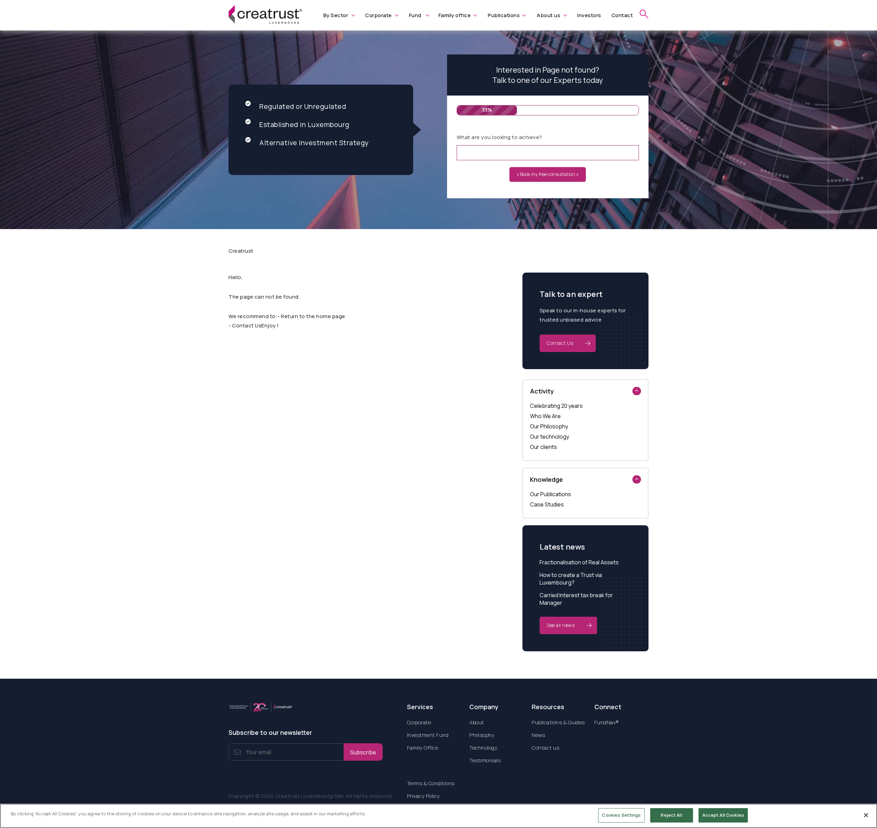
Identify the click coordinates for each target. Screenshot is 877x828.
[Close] (866, 815)
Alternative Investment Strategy (314, 142)
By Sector (335, 15)
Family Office (422, 747)
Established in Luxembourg (304, 124)
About (476, 722)
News (538, 735)
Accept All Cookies (723, 815)
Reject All (671, 815)
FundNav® (606, 722)
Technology (483, 747)
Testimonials (485, 760)
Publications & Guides (558, 722)
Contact (622, 15)
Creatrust (241, 250)
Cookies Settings (621, 815)
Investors (589, 15)
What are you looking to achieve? (499, 137)
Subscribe (363, 752)
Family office (454, 15)
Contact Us (560, 343)
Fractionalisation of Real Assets (579, 562)
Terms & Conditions (431, 783)
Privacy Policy (423, 796)
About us (548, 15)
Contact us (545, 747)
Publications (504, 15)
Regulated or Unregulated (302, 106)
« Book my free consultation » (548, 174)
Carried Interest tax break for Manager (576, 598)
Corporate (378, 15)
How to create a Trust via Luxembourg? (571, 578)
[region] (438, 816)
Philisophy (481, 735)
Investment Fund (428, 735)
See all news (561, 625)
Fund (415, 15)
